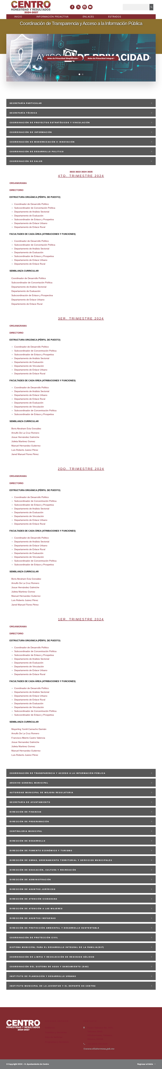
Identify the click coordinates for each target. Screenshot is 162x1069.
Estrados (114, 16)
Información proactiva (52, 16)
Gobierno (50, 1027)
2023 (78, 171)
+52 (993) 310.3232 (97, 1044)
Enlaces (88, 16)
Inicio (18, 16)
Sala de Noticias (53, 1037)
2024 (84, 171)
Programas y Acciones (57, 1042)
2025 (90, 171)
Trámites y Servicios (56, 1032)
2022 (72, 171)
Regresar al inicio (145, 1064)
